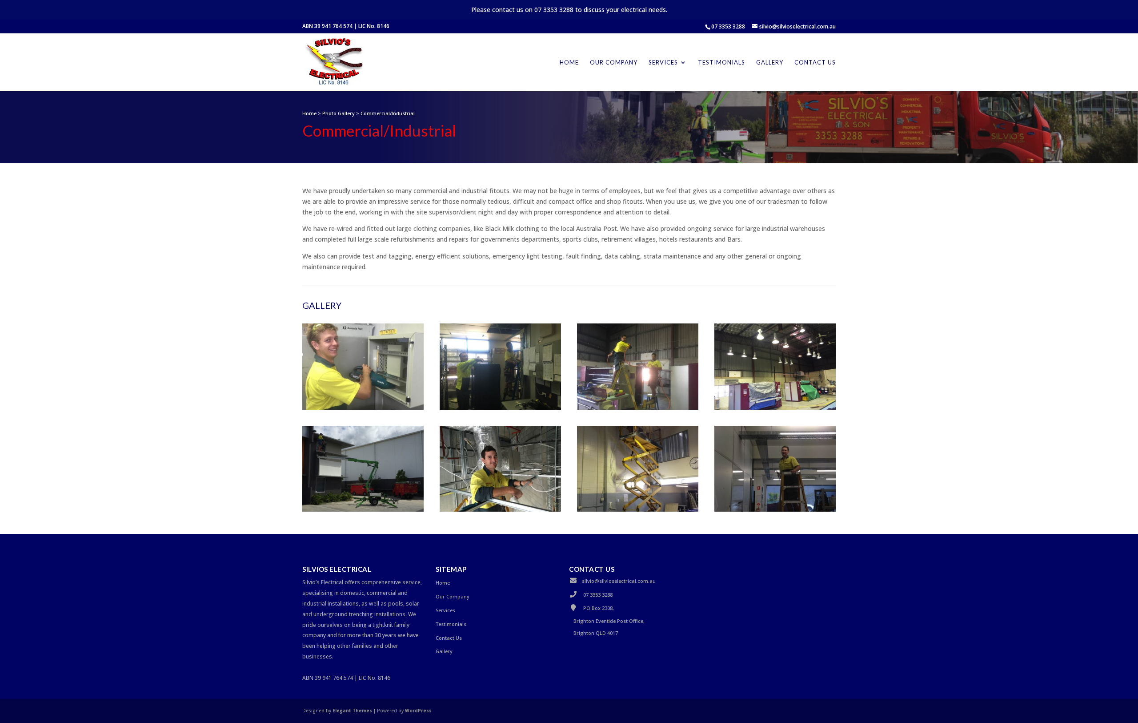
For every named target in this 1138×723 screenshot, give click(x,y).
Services (663, 62)
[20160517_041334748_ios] (500, 509)
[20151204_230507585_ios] (363, 509)
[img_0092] (637, 509)
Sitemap (451, 569)
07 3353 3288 (728, 26)
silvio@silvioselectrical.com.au (619, 581)
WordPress (418, 710)
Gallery (769, 62)
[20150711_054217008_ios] (775, 407)
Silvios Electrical (336, 569)
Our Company (613, 62)
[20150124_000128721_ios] (363, 407)
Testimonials (721, 62)
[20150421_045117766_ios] (637, 407)
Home (569, 62)
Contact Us (815, 62)
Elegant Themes (352, 710)
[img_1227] (775, 509)
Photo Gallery (338, 113)
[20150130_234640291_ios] (500, 407)
